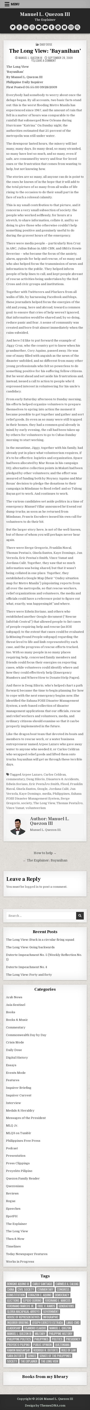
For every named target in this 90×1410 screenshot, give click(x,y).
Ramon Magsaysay (18, 1350)
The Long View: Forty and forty (29, 974)
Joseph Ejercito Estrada (47, 1322)
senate (32, 1356)
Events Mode (16, 1072)
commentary (15, 779)
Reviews (12, 1193)
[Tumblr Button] (51, 27)
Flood (64, 784)
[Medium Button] (45, 27)
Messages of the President (26, 1118)
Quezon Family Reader (23, 1178)
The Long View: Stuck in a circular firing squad (40, 939)
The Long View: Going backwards (30, 947)
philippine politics (19, 1339)
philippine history (60, 1333)
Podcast (12, 1148)
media (46, 793)
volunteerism (36, 808)
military (40, 1333)
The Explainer (16, 1224)
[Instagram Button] (32, 27)
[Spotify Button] (58, 27)
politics (57, 1339)
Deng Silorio (35, 779)
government (51, 1311)
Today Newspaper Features (27, 1254)
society (26, 803)
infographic (50, 1317)
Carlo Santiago (42, 1284)
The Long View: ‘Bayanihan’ (45, 51)
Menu (15, 4)
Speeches (13, 1208)
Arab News (14, 997)
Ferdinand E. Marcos (58, 1300)
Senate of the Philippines (55, 1356)
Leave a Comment (46, 60)
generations (66, 1306)
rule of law (68, 1350)
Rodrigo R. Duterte (45, 1350)
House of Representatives (23, 1317)
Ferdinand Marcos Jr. (20, 1306)
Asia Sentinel (15, 1005)
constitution (16, 1295)
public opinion (42, 1345)
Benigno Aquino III (18, 1284)
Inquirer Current (18, 1095)
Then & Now (15, 1239)
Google (42, 789)
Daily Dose (46, 44)
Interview (13, 1103)
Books (10, 1012)
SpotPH (12, 1216)
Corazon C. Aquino (39, 1295)
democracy (62, 1295)
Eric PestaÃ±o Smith (44, 784)
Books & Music (17, 1020)
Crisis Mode (15, 1042)
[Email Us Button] (71, 27)
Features (12, 1080)
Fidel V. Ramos (46, 1306)
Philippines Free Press (23, 1140)
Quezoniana (15, 1186)
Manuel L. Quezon (60, 1328)
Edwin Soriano (17, 784)
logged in (32, 886)
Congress (63, 1289)
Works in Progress (20, 1261)
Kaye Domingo (30, 793)
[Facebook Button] (19, 27)
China (10, 1289)
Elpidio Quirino (32, 1300)
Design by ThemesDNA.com (45, 1405)
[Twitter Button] (13, 27)
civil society (26, 1289)
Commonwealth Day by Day (26, 1035)
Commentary (15, 1027)
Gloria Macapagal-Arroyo (23, 1311)
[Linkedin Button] (26, 27)
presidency (73, 1339)
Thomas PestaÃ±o (69, 803)
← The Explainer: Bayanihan (45, 860)
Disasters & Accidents (62, 779)
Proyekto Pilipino (19, 1171)
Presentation (15, 1155)
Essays (11, 1065)
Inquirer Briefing (18, 1087)
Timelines (13, 1246)
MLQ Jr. (12, 1125)
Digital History (17, 1057)
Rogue (10, 1201)
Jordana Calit (59, 789)
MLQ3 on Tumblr (18, 1133)
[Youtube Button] (39, 27)
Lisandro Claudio (35, 1328)
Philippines (61, 793)
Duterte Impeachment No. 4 (26, 967)
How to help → (45, 853)
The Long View (44, 803)
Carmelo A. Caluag (67, 1284)
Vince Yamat (15, 808)
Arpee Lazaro (32, 774)
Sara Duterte (15, 1356)
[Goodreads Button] (64, 27)
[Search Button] (77, 27)
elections (13, 1300)
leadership (14, 1328)
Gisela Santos (26, 789)
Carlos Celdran (55, 774)
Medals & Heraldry (20, 1110)
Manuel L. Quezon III (45, 14)
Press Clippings (18, 1163)
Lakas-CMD (72, 1322)
